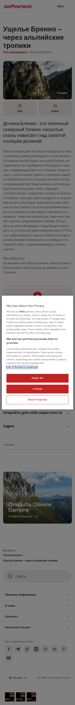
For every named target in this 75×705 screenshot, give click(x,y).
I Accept (37, 389)
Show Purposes (37, 399)
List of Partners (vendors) (21, 367)
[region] (37, 352)
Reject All (37, 378)
